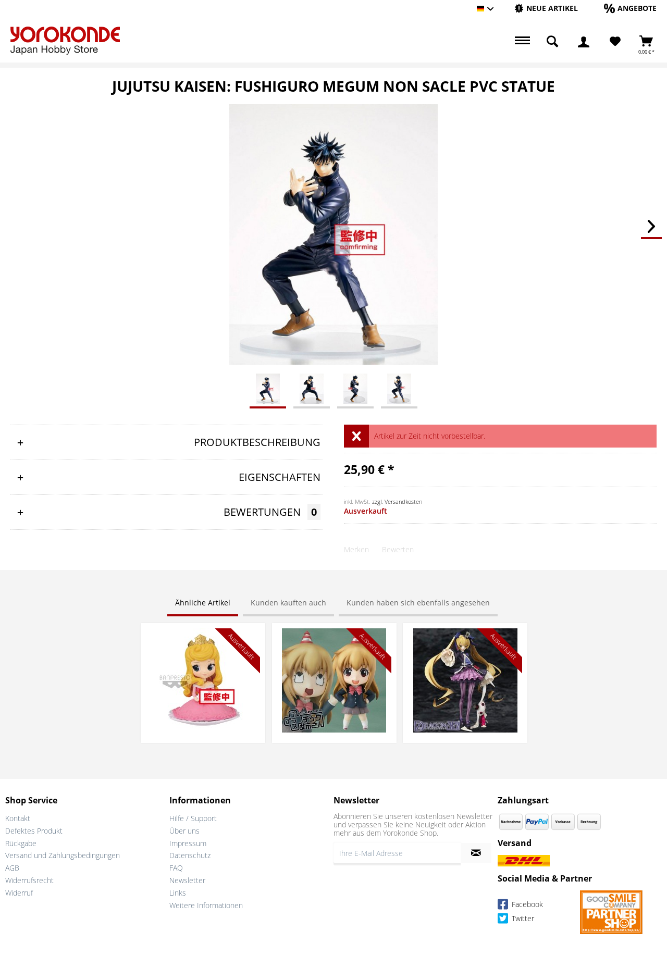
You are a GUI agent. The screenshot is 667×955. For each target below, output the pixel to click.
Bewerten (398, 549)
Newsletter (187, 880)
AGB (12, 868)
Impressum (187, 843)
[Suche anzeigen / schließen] (552, 41)
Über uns (184, 831)
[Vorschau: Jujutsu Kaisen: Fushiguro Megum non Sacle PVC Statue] (268, 388)
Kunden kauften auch (288, 602)
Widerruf (19, 893)
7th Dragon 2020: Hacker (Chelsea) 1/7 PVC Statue (465, 638)
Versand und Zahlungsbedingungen (62, 855)
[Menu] (521, 41)
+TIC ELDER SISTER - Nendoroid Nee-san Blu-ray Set (334, 638)
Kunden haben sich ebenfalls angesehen (418, 602)
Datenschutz (190, 855)
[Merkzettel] (615, 41)
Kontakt (17, 818)
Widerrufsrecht (29, 880)
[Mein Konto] (583, 41)
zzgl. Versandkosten (397, 501)
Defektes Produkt (34, 831)
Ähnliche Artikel (202, 602)
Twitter (522, 918)
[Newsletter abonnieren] (476, 852)
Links (177, 893)
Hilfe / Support (193, 818)
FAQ (176, 868)
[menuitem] (546, 8)
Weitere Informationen (206, 905)
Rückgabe (20, 843)
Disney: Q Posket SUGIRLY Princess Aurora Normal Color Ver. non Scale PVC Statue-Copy (202, 644)
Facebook (526, 904)
